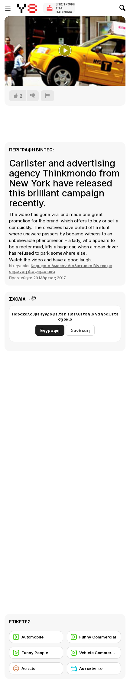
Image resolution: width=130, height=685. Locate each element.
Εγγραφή (50, 330)
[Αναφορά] (47, 95)
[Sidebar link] (8, 8)
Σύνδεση (80, 330)
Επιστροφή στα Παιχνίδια (65, 8)
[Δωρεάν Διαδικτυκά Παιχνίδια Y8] (27, 8)
